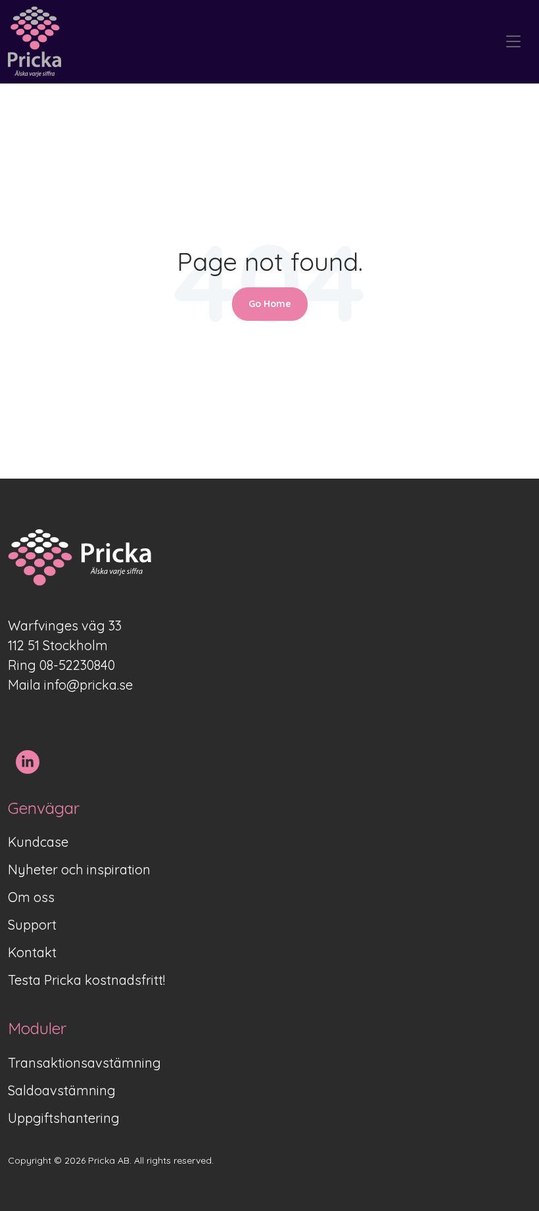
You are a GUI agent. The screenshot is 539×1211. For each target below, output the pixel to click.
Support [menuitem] (32, 924)
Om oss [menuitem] (31, 897)
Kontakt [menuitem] (32, 952)
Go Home (269, 304)
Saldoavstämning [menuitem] (62, 1090)
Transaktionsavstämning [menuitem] (84, 1063)
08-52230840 (77, 665)
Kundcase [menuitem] (38, 842)
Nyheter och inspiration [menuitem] (79, 869)
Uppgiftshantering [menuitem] (64, 1118)
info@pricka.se (88, 685)
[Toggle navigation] (513, 42)
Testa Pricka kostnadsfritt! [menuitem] (86, 980)
